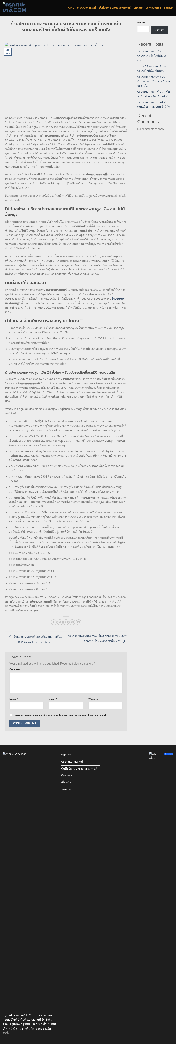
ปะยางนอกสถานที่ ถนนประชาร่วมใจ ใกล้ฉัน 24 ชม (152, 56)
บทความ (138, 7)
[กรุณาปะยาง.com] (20, 8)
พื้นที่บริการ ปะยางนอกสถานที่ (115, 7)
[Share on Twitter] (60, 622)
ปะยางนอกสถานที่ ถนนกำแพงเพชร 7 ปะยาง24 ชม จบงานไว (153, 81)
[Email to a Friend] (66, 622)
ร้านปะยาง (118, 298)
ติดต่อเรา (168, 7)
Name (13, 698)
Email (53, 698)
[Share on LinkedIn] (78, 622)
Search (141, 22)
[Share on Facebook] (54, 622)
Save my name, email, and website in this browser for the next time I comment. (61, 715)
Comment (15, 669)
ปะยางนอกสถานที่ (86, 7)
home (70, 7)
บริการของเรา (153, 7)
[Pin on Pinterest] (72, 622)
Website (93, 698)
